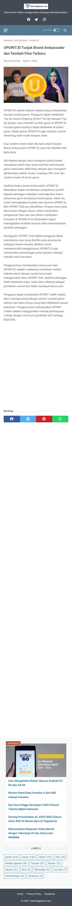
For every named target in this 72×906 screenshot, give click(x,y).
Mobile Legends (16, 863)
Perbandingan (14, 876)
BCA (26, 869)
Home (20, 894)
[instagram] (44, 19)
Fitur (61, 857)
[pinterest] (44, 419)
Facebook (35, 876)
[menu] (6, 30)
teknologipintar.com (40, 901)
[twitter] (36, 19)
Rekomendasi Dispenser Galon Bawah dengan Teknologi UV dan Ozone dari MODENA (31, 833)
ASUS (45, 857)
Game (28, 857)
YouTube (59, 869)
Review (54, 863)
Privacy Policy (34, 894)
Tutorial (37, 863)
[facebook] (28, 19)
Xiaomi (11, 869)
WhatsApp (41, 869)
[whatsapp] (60, 419)
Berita (11, 857)
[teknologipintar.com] (36, 6)
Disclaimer (49, 894)
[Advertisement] (36, 370)
